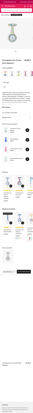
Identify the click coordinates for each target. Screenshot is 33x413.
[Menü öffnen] (2, 6)
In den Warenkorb (24, 271)
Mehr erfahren (6, 107)
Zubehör (13, 14)
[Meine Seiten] (24, 6)
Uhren (19, 14)
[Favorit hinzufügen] (4, 87)
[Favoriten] (28, 6)
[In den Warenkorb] (27, 130)
